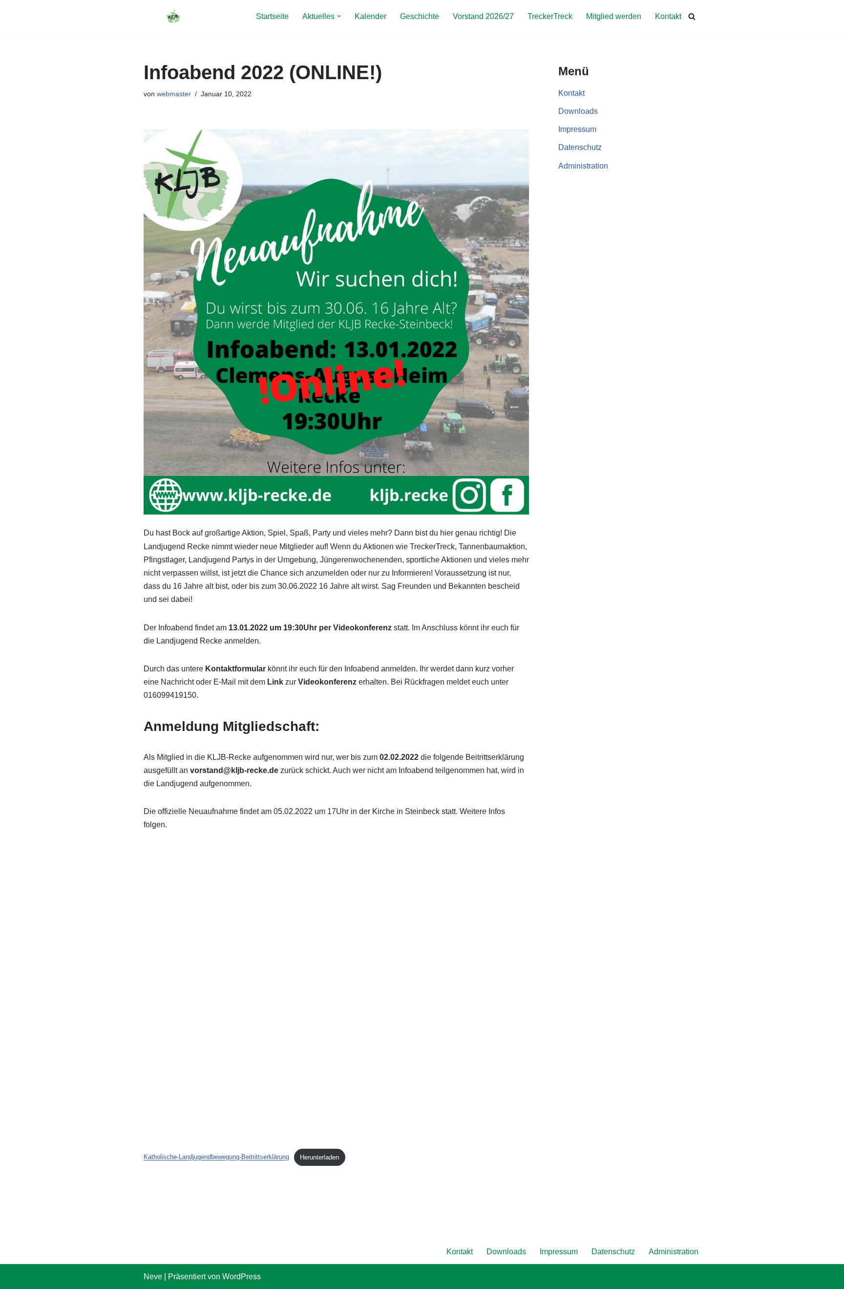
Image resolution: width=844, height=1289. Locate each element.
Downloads (578, 111)
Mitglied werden (613, 16)
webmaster (174, 94)
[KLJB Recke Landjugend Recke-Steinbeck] (173, 16)
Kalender (370, 16)
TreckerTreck (550, 16)
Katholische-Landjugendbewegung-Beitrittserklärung (216, 1157)
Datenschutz (580, 147)
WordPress (241, 1276)
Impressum (577, 129)
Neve (153, 1276)
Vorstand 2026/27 (483, 16)
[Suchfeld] (692, 16)
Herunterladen (319, 1157)
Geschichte (419, 16)
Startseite (272, 16)
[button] (339, 16)
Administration (583, 166)
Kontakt (668, 16)
